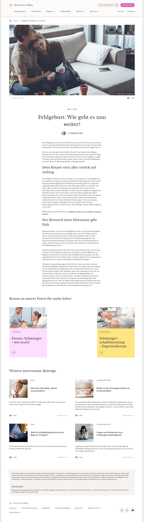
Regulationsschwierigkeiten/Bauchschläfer (26, 490)
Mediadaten (46, 508)
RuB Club (121, 11)
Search (117, 5)
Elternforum (36, 11)
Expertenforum (20, 11)
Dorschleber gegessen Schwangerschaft (54, 490)
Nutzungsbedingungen (62, 508)
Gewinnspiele (65, 11)
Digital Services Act (94, 508)
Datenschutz (79, 508)
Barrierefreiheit (14, 512)
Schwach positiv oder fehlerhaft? (79, 490)
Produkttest (131, 11)
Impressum (13, 508)
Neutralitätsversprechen (29, 508)
